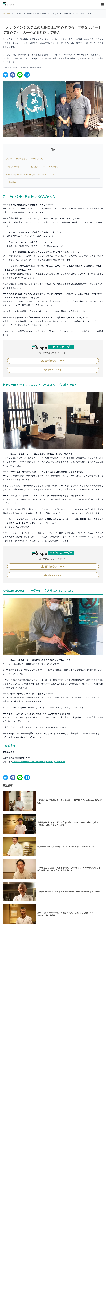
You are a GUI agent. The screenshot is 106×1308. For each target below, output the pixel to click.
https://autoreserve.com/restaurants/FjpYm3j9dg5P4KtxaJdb (38, 762)
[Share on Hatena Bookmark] (27, 75)
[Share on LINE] (20, 75)
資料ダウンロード (62, 1301)
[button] (53, 361)
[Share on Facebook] (12, 75)
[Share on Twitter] (5, 75)
